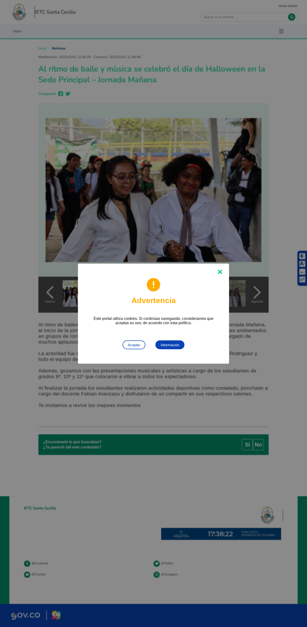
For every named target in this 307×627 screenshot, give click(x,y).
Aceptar (134, 345)
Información (170, 345)
